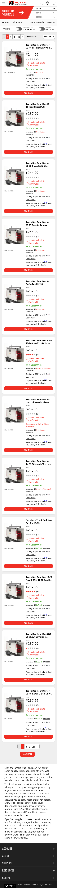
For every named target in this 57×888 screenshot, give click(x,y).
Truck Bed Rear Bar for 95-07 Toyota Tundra (38, 223)
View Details (28, 92)
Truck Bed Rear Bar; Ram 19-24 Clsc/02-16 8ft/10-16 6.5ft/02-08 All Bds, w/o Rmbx (39, 342)
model (39, 17)
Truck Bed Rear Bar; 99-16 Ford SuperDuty (38, 105)
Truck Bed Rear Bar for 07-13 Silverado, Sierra (38, 401)
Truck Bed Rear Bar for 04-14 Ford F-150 (38, 282)
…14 (18, 37)
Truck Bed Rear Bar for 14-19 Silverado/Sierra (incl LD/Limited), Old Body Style (38, 463)
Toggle (19, 28)
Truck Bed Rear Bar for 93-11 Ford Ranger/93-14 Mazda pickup (38, 46)
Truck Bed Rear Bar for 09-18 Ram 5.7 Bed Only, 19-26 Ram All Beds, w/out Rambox (38, 692)
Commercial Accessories (42, 22)
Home (5, 22)
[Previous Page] (4, 36)
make (38, 12)
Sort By (47, 36)
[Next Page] (22, 36)
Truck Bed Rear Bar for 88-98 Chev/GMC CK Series (38, 164)
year (38, 8)
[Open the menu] (3, 3)
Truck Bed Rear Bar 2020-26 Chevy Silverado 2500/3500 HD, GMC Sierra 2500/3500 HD (39, 635)
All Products (19, 22)
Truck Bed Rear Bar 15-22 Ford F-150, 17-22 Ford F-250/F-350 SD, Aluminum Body (39, 579)
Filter (7, 29)
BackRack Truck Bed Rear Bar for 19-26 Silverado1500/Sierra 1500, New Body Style (39, 522)
